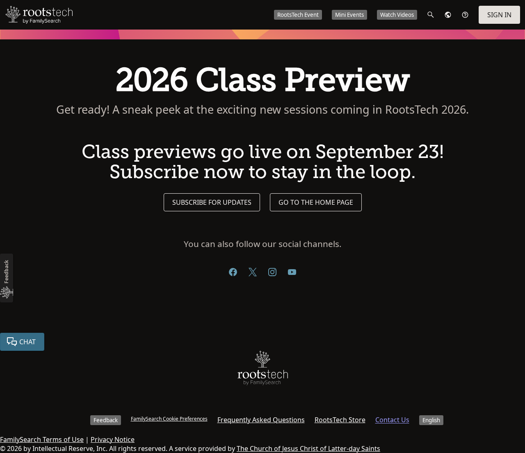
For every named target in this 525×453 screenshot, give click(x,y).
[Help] (465, 15)
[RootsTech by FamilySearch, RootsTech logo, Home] (39, 15)
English (431, 420)
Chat (27, 341)
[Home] (262, 370)
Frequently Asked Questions (261, 419)
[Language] (448, 15)
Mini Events (349, 14)
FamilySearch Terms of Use (42, 439)
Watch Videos (397, 14)
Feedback (106, 420)
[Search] (431, 15)
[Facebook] (233, 272)
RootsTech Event (298, 14)
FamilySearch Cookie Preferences (169, 418)
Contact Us (392, 419)
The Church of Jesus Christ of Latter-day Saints (308, 448)
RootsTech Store (340, 419)
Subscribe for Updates (211, 202)
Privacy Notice (113, 439)
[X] (252, 272)
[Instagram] (272, 272)
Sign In (499, 14)
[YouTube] (292, 272)
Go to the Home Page (315, 202)
